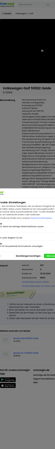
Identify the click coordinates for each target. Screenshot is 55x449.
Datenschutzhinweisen (41, 218)
